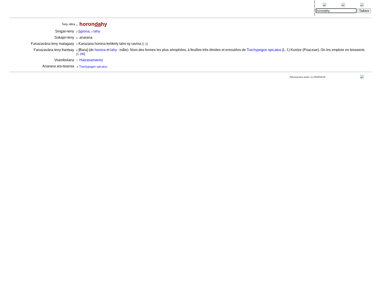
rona (84, 31)
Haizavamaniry (91, 60)
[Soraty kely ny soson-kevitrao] (362, 77)
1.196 (80, 54)
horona (100, 50)
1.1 (145, 43)
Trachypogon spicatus (264, 50)
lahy (96, 31)
